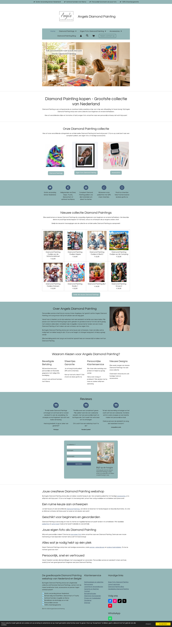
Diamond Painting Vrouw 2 (119, 285)
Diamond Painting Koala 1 (75, 285)
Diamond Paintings (73, 509)
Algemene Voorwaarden (92, 596)
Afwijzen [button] (148, 624)
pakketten (45, 524)
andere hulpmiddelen (114, 547)
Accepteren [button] (163, 624)
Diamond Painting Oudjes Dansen (53, 285)
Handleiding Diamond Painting (118, 589)
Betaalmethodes (90, 593)
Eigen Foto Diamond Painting (118, 582)
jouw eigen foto (76, 534)
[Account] (81, 36)
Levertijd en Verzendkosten (93, 587)
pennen (92, 547)
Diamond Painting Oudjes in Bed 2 (97, 253)
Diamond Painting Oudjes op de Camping (119, 253)
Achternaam (70, 456)
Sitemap (87, 603)
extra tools (55, 524)
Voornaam (70, 450)
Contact (87, 591)
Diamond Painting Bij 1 (97, 284)
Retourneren (88, 584)
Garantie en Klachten (91, 589)
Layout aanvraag (114, 584)
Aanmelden (78, 464)
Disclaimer (87, 600)
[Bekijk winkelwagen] (93, 36)
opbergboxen (100, 547)
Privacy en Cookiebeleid (92, 598)
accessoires (121, 496)
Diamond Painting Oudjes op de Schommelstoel (53, 254)
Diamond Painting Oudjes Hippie (75, 253)
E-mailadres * (71, 444)
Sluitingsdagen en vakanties (93, 582)
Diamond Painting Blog (116, 587)
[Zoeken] (87, 35)
